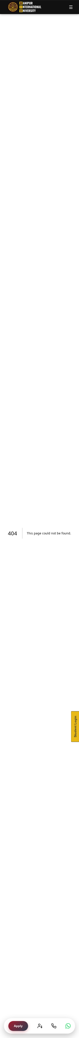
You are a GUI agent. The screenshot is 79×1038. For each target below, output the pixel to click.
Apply (18, 1026)
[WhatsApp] (68, 1026)
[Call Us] (53, 1026)
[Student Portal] (39, 1026)
